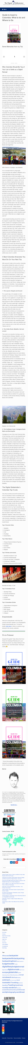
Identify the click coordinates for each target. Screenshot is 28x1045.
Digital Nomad (5, 969)
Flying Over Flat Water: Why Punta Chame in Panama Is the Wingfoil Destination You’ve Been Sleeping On (13, 881)
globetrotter (13, 972)
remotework (6, 977)
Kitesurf (8, 975)
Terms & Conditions (17, 1038)
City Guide (4, 932)
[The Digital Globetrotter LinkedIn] (11, 862)
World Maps (4, 947)
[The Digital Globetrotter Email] (3, 1033)
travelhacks (21, 982)
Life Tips (4, 941)
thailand (15, 980)
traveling (5, 985)
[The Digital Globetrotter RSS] (3, 1030)
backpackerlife (8, 958)
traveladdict (6, 982)
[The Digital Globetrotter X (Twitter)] (20, 859)
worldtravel (20, 992)
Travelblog (14, 982)
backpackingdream (9, 961)
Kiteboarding (4, 975)
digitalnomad (19, 966)
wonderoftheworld (7, 990)
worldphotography (9, 992)
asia (7, 956)
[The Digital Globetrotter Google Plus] (23, 859)
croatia (16, 964)
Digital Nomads (22, 969)
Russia (16, 977)
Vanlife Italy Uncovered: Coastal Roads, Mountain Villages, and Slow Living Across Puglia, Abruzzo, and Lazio (13, 878)
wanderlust (13, 987)
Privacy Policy (10, 1038)
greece (19, 972)
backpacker (13, 955)
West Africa (19, 987)
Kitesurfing (12, 975)
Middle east (17, 975)
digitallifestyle (8, 966)
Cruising (3, 934)
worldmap (14, 990)
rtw (13, 977)
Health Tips (4, 939)
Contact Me (4, 1038)
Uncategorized (5, 946)
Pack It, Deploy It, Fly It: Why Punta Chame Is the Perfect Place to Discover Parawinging (13, 884)
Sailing (19, 977)
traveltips (5, 987)
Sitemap (23, 1038)
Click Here (8, 626)
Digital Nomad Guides (6, 935)
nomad (21, 975)
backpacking (19, 958)
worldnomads (21, 990)
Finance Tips (4, 937)
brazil (18, 961)
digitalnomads (13, 969)
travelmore (19, 985)
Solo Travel (12, 980)
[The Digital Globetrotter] (14, 2)
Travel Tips (4, 942)
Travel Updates (5, 944)
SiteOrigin (21, 1042)
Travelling (11, 985)
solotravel (6, 979)
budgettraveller (8, 963)
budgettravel (21, 961)
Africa (4, 955)
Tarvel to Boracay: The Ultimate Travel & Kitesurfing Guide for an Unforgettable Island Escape (14, 896)
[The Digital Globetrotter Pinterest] (16, 862)
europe (5, 972)
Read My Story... (14, 804)
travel (18, 980)
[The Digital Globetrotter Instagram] (14, 862)
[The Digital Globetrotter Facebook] (18, 859)
